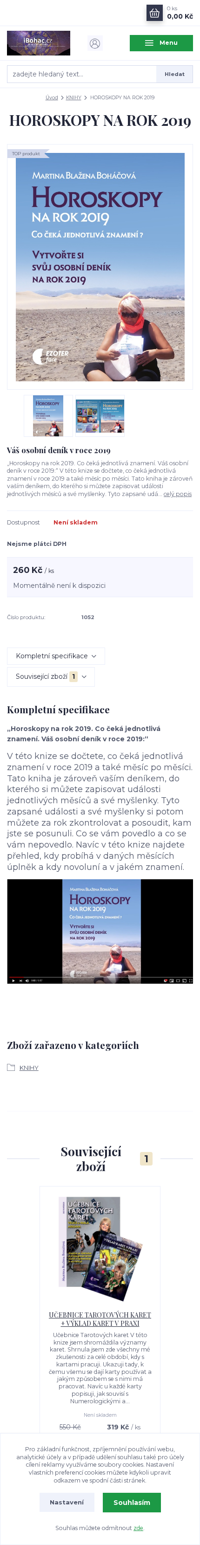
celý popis (178, 493)
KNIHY (73, 98)
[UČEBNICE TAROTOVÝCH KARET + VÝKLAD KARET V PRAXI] (100, 1248)
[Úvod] (38, 43)
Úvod (52, 98)
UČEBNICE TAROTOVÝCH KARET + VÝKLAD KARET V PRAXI (100, 1319)
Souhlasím (131, 1502)
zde (138, 1527)
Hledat (175, 74)
